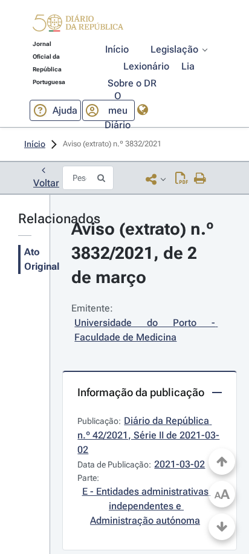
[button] (78, 25)
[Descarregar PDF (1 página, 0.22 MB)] (181, 179)
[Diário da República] (78, 26)
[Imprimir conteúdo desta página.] (200, 179)
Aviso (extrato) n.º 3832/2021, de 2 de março (144, 253)
